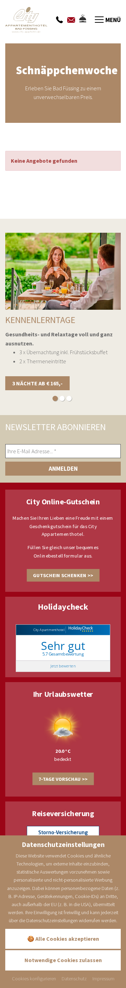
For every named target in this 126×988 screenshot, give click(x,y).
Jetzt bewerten (63, 665)
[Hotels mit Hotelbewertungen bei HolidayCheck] (80, 629)
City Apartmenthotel (48, 629)
